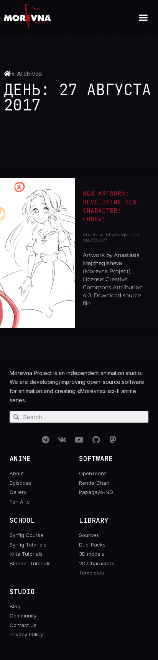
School (22, 520)
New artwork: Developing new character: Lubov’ (110, 206)
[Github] (96, 440)
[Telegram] (45, 440)
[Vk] (62, 440)
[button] (143, 17)
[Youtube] (79, 440)
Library (94, 520)
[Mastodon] (113, 440)
